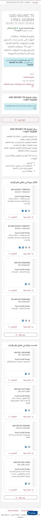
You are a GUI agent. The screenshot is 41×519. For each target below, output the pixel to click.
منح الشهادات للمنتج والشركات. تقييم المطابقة (19, 83)
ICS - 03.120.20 (28, 80)
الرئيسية (35, 2)
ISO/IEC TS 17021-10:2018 (21, 63)
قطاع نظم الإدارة (29, 76)
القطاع (32, 73)
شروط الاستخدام (13, 510)
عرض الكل (21, 334)
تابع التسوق (21, 119)
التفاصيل (13, 216)
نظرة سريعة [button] (27, 216)
